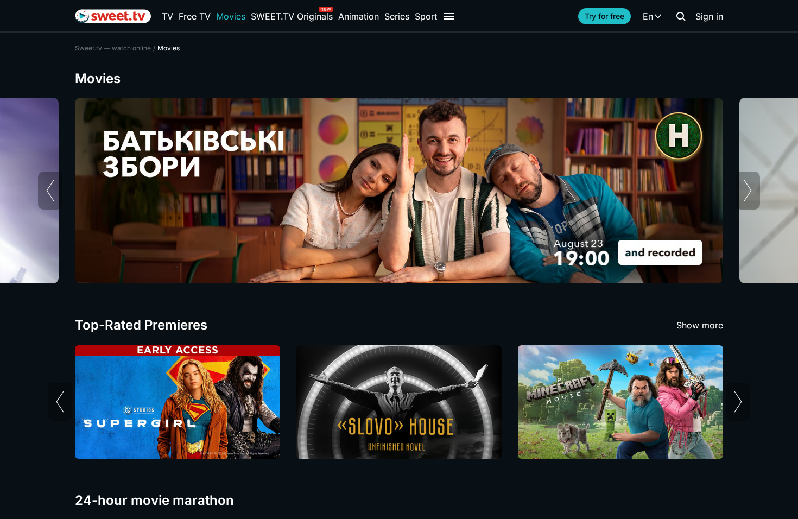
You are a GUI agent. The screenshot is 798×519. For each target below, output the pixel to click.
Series (396, 16)
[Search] (680, 16)
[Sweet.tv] (113, 16)
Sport (426, 16)
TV (167, 16)
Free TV (195, 16)
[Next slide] (748, 191)
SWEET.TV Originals (292, 16)
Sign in (709, 16)
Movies (230, 16)
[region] (399, 190)
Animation (358, 16)
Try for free (604, 16)
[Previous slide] (50, 191)
